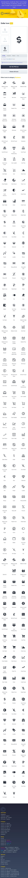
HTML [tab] (3, 55)
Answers (2, 856)
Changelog (3, 814)
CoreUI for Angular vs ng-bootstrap (9, 871)
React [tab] (13, 55)
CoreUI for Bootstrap (6, 825)
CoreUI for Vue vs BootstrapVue (8, 870)
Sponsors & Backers (5, 861)
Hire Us (2, 859)
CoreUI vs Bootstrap (6, 868)
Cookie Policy (4, 862)
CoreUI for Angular (5, 823)
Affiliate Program (5, 819)
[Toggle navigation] (25, 13)
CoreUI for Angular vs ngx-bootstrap (10, 873)
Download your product (6, 817)
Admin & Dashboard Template (9, 847)
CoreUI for (5, 840)
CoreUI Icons (4, 832)
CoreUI (2, 838)
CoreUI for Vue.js (5, 828)
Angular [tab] (9, 55)
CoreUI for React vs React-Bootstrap (10, 874)
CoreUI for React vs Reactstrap (8, 876)
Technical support (5, 816)
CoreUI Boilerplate (5, 829)
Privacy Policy (4, 864)
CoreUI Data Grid (5, 831)
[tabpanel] (14, 60)
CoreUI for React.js (6, 826)
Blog (2, 857)
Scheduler (3, 834)
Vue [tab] (18, 55)
